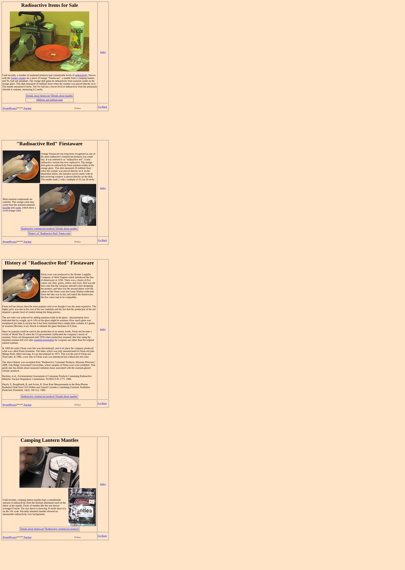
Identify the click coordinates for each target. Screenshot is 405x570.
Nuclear (27, 108)
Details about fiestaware (38, 95)
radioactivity (81, 75)
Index (103, 52)
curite (18, 207)
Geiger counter (18, 78)
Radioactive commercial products (38, 228)
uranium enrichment (44, 340)
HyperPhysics (10, 108)
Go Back (102, 107)
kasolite (6, 207)
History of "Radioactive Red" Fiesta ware (49, 233)
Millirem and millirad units (49, 100)
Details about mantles (62, 95)
